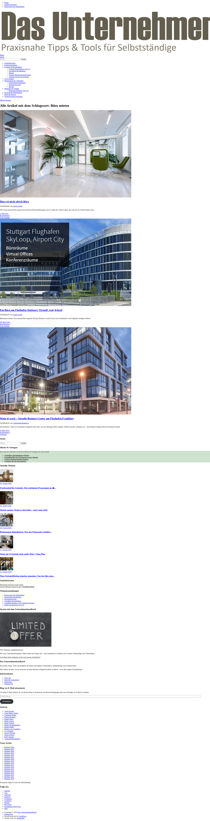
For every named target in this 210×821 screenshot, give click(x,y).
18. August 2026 (5, 528)
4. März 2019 (4, 430)
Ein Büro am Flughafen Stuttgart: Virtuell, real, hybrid (31, 310)
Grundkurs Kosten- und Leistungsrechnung (19, 603)
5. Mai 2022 (4, 214)
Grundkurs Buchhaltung (17, 71)
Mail (6, 809)
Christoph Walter (10, 715)
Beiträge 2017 (9, 765)
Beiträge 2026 (9, 747)
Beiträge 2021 (9, 757)
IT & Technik (9, 79)
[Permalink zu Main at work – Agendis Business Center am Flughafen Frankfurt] (65, 414)
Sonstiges (3, 434)
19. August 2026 (5, 506)
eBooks (11, 73)
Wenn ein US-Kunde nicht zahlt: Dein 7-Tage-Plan (22, 554)
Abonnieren (7, 701)
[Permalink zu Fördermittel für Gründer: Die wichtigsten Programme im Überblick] (6, 481)
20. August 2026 (5, 483)
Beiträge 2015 (9, 769)
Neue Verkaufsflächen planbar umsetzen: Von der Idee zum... (27, 576)
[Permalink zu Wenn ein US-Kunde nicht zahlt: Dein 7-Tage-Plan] (6, 548)
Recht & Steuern (10, 95)
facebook (7, 795)
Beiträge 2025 (9, 749)
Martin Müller (9, 727)
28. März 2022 (5, 322)
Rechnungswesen (15, 85)
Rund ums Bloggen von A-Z (19, 91)
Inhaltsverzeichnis (10, 5)
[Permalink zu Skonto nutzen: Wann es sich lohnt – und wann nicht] (6, 504)
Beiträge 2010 (9, 779)
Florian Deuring (9, 717)
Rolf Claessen (9, 737)
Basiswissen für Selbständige (14, 7)
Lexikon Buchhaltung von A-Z (19, 69)
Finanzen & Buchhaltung (13, 67)
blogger (7, 803)
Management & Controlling (13, 81)
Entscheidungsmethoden (17, 83)
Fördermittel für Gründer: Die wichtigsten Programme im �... (28, 488)
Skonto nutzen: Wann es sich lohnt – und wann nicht (23, 510)
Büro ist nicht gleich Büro (14, 201)
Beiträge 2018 (9, 763)
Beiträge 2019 (9, 761)
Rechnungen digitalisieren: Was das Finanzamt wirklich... (26, 532)
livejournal (8, 799)
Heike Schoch (9, 723)
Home (6, 3)
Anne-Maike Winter (11, 713)
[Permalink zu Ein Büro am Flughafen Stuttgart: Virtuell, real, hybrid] (65, 305)
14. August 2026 (5, 572)
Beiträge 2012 (9, 775)
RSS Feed (7, 805)
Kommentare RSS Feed (12, 807)
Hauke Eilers (8, 719)
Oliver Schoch (9, 735)
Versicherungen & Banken (13, 96)
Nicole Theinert (9, 733)
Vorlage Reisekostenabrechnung (20, 75)
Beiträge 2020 (9, 759)
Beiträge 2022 (9, 755)
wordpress (7, 801)
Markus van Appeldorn (12, 729)
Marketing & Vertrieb (11, 89)
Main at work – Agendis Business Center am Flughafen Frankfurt (37, 418)
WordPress (22, 816)
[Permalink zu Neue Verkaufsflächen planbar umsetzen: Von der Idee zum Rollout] (6, 570)
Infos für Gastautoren (11, 680)
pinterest (7, 797)
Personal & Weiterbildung (13, 93)
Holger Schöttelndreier (12, 725)
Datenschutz (8, 684)
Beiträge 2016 (9, 767)
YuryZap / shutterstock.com (13, 650)
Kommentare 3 (5, 324)
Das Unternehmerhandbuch (27, 812)
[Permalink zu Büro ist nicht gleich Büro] (65, 197)
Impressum (8, 682)
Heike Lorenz (9, 721)
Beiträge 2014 (9, 771)
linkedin (7, 791)
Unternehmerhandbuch (21, 423)
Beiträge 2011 (9, 777)
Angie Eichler (17, 206)
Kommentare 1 (5, 216)
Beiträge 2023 (9, 753)
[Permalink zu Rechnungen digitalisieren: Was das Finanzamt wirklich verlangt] (6, 526)
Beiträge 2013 (9, 773)
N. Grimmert (8, 731)
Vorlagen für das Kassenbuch (19, 77)
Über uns (7, 678)
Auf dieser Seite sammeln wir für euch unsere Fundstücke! (20, 657)
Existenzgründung (10, 65)
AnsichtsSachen (9, 63)
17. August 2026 (5, 550)
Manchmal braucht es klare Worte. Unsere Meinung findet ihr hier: (17, 586)
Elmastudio (21, 818)
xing (5, 793)
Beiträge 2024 (9, 751)
